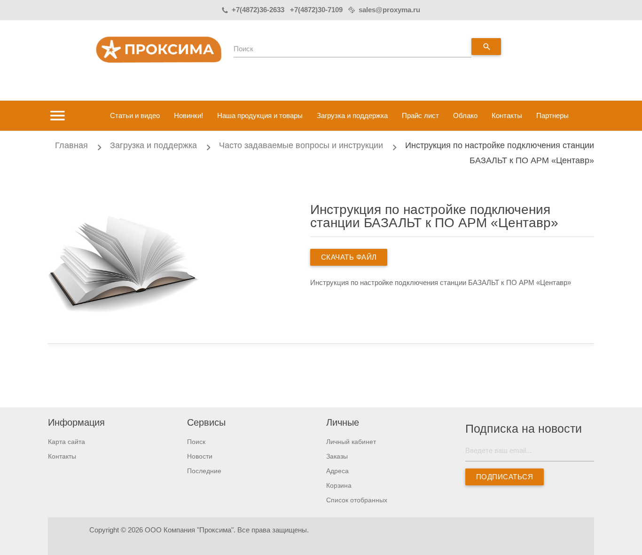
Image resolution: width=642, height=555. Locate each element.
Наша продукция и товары (260, 115)
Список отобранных (356, 500)
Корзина (339, 485)
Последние (204, 471)
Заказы (337, 456)
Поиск (243, 49)
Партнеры (552, 115)
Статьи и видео (135, 115)
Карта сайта (66, 441)
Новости (199, 456)
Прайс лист (420, 115)
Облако (465, 115)
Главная (71, 145)
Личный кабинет (351, 441)
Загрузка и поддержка (352, 115)
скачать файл (348, 257)
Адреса (337, 471)
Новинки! (188, 115)
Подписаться (504, 477)
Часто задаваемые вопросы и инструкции (301, 145)
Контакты (507, 115)
